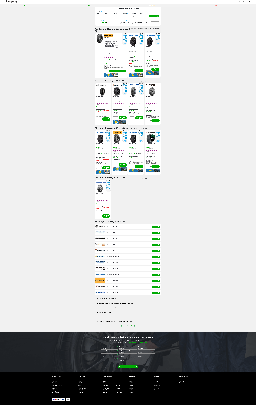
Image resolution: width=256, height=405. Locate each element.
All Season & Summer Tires (57, 385)
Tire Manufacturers (107, 376)
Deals (90, 1)
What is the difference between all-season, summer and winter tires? (115, 303)
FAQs (155, 382)
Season (141, 13)
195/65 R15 (131, 379)
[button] (128, 366)
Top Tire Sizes (156, 388)
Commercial (114, 1)
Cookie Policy (73, 396)
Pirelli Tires (118, 386)
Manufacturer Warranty (158, 389)
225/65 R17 (131, 388)
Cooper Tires (105, 384)
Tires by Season (81, 384)
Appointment (99, 22)
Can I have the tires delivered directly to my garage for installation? (115, 321)
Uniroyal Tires (118, 389)
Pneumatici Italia (182, 382)
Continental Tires (106, 382)
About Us (121, 1)
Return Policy (156, 386)
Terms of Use (86, 396)
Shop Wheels (79, 1)
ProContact (107, 37)
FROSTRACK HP (99, 96)
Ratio (106, 13)
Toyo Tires (118, 388)
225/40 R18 (131, 385)
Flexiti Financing (81, 392)
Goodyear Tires (106, 391)
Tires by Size (80, 381)
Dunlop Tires (105, 385)
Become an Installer (157, 379)
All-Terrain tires (55, 386)
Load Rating (125, 13)
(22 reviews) (131, 104)
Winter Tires (54, 382)
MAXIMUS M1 (99, 193)
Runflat (123, 22)
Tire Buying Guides (81, 389)
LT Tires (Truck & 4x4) (56, 391)
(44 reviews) (98, 104)
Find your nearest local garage (138, 342)
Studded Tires (54, 388)
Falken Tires (105, 386)
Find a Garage (156, 384)
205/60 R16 (131, 382)
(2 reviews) (147, 151)
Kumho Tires (118, 381)
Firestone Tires (106, 388)
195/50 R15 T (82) (107, 56)
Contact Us (156, 381)
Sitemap (92, 396)
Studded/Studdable (137, 22)
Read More (125, 44)
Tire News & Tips (81, 391)
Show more (155, 226)
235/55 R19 (131, 389)
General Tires (105, 389)
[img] (103, 20)
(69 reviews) (98, 201)
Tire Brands (80, 382)
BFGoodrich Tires (106, 381)
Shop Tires (72, 1)
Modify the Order (157, 385)
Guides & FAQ (96, 1)
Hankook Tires (118, 379)
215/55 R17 (131, 384)
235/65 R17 (131, 392)
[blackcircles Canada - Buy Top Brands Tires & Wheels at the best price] (12, 2)
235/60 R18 (131, 391)
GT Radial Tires (106, 392)
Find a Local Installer (105, 1)
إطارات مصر (181, 381)
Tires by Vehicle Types (82, 386)
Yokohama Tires (119, 392)
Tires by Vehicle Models (82, 388)
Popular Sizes (132, 376)
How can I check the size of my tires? (106, 298)
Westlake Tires (118, 391)
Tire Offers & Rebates (82, 379)
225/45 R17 (131, 386)
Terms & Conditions (65, 396)
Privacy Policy (79, 396)
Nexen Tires (118, 385)
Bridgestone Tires (106, 379)
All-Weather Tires (55, 384)
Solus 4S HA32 (149, 96)
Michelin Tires (118, 384)
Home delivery (109, 22)
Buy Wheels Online (55, 381)
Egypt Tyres (181, 379)
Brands (85, 1)
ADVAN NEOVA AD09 (150, 143)
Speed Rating (134, 13)
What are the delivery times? (104, 312)
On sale (147, 22)
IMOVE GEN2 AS (116, 96)
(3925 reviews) (148, 104)
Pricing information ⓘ (155, 28)
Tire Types (80, 385)
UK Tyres (181, 384)
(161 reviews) (115, 104)
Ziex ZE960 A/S (132, 96)
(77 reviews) (117, 57)
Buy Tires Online (55, 379)
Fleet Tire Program (55, 392)
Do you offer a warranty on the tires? (106, 317)
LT (128, 22)
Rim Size (115, 13)
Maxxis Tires (118, 382)
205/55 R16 (131, 381)
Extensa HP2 (132, 46)
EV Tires (53, 389)
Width (98, 13)
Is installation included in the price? (106, 307)
